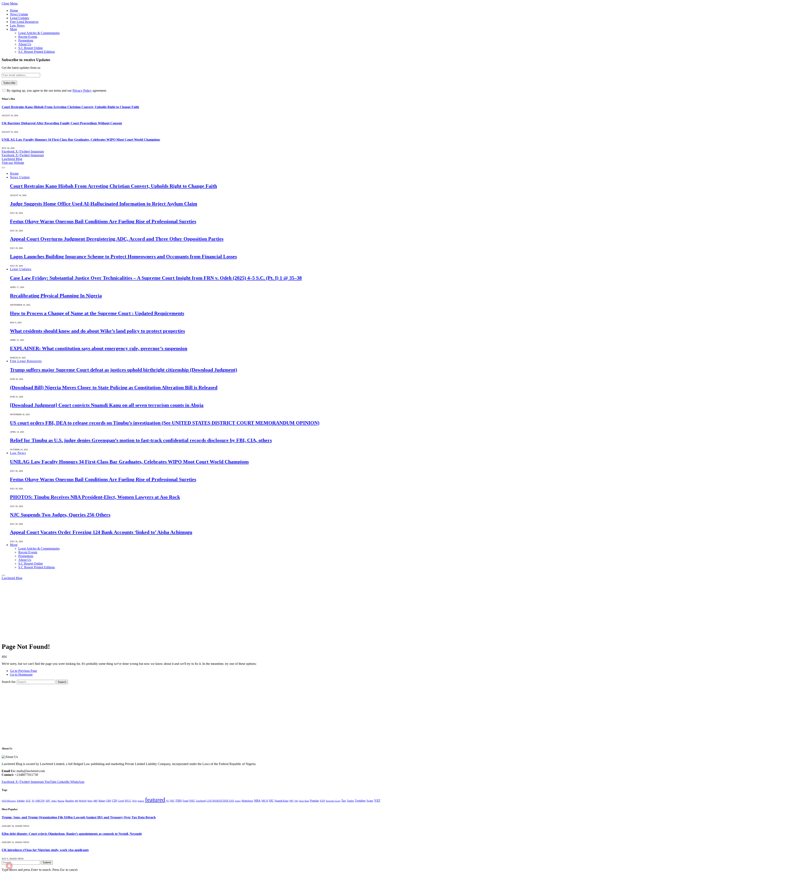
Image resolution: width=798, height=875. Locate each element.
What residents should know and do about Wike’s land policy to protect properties (97, 331)
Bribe (90, 801)
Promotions (25, 40)
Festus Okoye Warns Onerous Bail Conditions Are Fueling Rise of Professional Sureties (103, 221)
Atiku (54, 801)
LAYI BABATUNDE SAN (220, 800)
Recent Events (27, 36)
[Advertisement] (126, 609)
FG (167, 801)
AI (33, 800)
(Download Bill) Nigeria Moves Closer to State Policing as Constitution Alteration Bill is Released (113, 387)
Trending (360, 800)
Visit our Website (13, 162)
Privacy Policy (82, 90)
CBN (108, 800)
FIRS (179, 800)
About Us (24, 44)
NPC (291, 801)
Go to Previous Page (23, 671)
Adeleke (21, 800)
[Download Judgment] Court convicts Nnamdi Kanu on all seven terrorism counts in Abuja (106, 405)
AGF (28, 800)
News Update (19, 14)
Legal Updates (19, 18)
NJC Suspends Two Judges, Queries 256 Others (60, 514)
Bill (76, 801)
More (13, 29)
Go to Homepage (21, 674)
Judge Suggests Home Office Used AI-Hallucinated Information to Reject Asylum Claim (103, 203)
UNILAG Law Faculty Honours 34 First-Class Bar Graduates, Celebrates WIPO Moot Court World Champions (81, 139)
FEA (134, 801)
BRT (96, 801)
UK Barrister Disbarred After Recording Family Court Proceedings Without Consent (62, 123)
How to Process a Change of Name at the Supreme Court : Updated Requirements (97, 313)
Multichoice (247, 800)
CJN (114, 800)
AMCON (40, 800)
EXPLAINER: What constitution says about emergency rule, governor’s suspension (98, 348)
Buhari (102, 800)
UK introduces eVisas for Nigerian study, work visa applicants (45, 850)
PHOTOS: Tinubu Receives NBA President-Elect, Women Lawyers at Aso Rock (95, 497)
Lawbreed (201, 800)
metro (238, 801)
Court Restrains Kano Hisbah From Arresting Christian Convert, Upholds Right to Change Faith (70, 107)
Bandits (69, 800)
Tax (343, 800)
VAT (377, 800)
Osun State (304, 801)
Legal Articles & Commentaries (39, 33)
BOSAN (83, 801)
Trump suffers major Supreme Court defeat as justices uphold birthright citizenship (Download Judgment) (123, 370)
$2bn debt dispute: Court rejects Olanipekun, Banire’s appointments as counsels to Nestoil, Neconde (72, 834)
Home (14, 10)
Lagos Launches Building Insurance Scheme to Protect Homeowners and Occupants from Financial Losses (123, 256)
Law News (17, 25)
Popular (314, 800)
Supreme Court (333, 801)
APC (48, 800)
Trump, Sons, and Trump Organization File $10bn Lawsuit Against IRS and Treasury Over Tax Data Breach (79, 817)
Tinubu (350, 800)
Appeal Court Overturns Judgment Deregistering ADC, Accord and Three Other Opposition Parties (116, 239)
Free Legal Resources (24, 21)
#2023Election (9, 801)
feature (141, 801)
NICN (264, 800)
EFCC (128, 800)
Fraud (185, 800)
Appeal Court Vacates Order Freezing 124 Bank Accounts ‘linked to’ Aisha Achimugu (101, 532)
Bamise (61, 801)
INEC (192, 800)
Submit (47, 862)
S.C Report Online (30, 48)
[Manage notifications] (9, 866)
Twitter (369, 800)
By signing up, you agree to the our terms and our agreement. (56, 90)
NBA (257, 800)
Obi (296, 801)
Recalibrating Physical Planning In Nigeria (56, 295)
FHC (172, 800)
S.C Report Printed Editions (36, 51)
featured (155, 799)
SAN (322, 800)
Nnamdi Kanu (281, 800)
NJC (271, 800)
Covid (121, 800)
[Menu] (3, 167)
